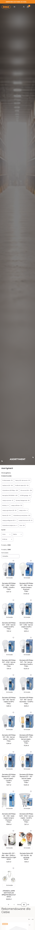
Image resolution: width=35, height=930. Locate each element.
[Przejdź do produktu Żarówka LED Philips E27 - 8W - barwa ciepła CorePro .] (8, 683)
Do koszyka (9, 578)
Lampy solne (23, 510)
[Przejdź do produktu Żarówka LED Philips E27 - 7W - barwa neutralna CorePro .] (26, 646)
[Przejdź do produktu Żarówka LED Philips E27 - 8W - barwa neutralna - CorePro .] (26, 683)
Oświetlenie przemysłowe (21, 515)
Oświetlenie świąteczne (9, 525)
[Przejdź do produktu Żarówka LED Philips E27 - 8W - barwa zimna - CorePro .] (8, 721)
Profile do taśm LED (21, 485)
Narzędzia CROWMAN (9, 495)
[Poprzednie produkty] (14, 904)
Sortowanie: (5, 553)
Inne (22, 525)
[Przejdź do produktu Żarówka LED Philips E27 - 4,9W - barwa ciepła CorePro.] (8, 609)
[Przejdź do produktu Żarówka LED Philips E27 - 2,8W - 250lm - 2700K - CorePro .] (8, 569)
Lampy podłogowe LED (9, 520)
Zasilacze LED (7, 485)
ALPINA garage (25, 495)
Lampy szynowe (7, 500)
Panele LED (6, 515)
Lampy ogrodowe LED (9, 510)
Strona (19, 904)
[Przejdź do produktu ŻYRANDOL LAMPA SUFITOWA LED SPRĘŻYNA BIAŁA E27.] (8, 877)
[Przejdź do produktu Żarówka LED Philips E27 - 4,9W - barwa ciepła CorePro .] (26, 609)
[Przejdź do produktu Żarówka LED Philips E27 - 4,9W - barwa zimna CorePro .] (8, 646)
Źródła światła (7, 480)
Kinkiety (5, 505)
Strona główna (6, 473)
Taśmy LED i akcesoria (22, 480)
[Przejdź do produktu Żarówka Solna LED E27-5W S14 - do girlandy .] (26, 839)
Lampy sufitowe (16, 505)
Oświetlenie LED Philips (10, 490)
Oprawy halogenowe (22, 500)
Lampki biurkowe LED (25, 520)
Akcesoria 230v (26, 490)
